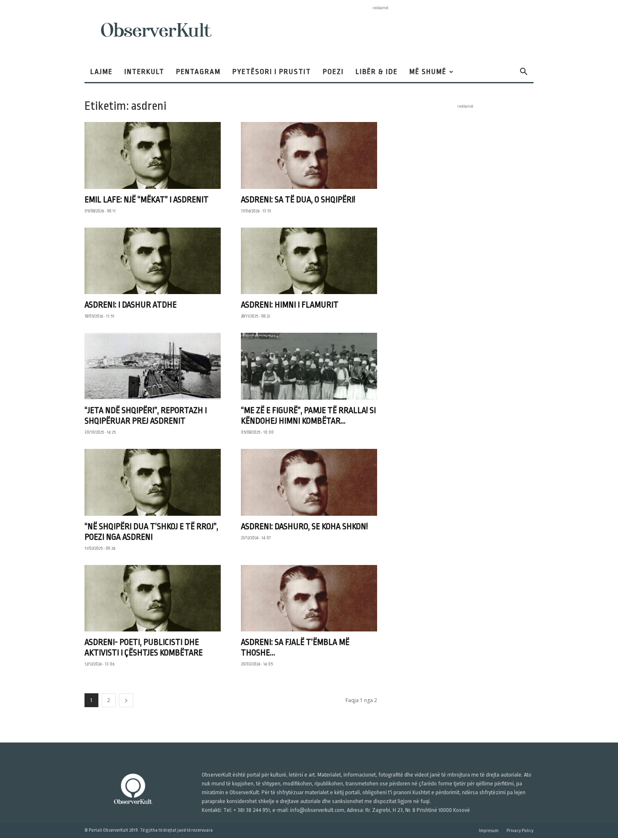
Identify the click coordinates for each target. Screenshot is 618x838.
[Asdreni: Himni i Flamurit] (309, 261)
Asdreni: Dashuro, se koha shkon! (304, 526)
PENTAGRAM (198, 72)
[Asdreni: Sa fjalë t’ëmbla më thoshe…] (309, 598)
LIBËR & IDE (377, 72)
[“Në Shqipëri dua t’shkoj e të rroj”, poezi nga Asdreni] (153, 482)
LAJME (101, 72)
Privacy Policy (520, 830)
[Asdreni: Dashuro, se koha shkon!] (309, 482)
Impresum (489, 830)
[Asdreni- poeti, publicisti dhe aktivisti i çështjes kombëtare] (153, 598)
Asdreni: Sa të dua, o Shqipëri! (298, 199)
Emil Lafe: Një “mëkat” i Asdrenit (147, 199)
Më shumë (427, 72)
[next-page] (126, 700)
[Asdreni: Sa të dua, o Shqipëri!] (309, 155)
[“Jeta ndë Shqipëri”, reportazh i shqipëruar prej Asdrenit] (153, 366)
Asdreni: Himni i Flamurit (289, 305)
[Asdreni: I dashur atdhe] (153, 261)
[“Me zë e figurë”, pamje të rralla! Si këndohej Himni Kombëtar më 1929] (309, 366)
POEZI (333, 72)
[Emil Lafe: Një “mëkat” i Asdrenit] (153, 155)
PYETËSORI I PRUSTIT (271, 72)
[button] (523, 73)
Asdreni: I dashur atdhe (131, 305)
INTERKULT (144, 72)
